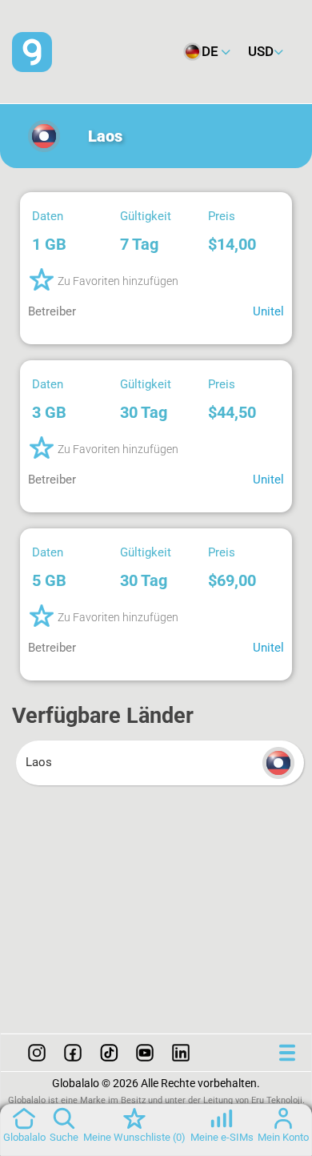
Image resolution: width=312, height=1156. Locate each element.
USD (261, 51)
